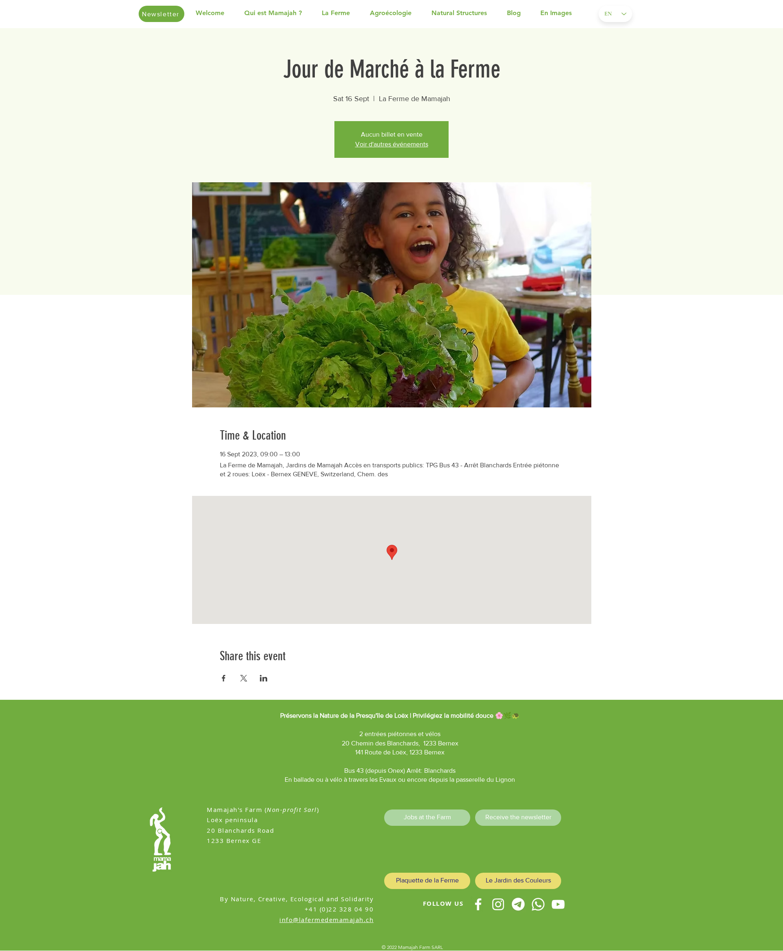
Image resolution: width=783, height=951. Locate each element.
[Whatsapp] (538, 904)
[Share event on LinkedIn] (264, 678)
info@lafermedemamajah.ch (326, 920)
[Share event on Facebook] (224, 678)
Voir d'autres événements (391, 144)
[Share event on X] (244, 678)
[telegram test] (518, 904)
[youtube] (558, 904)
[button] (279, 13)
